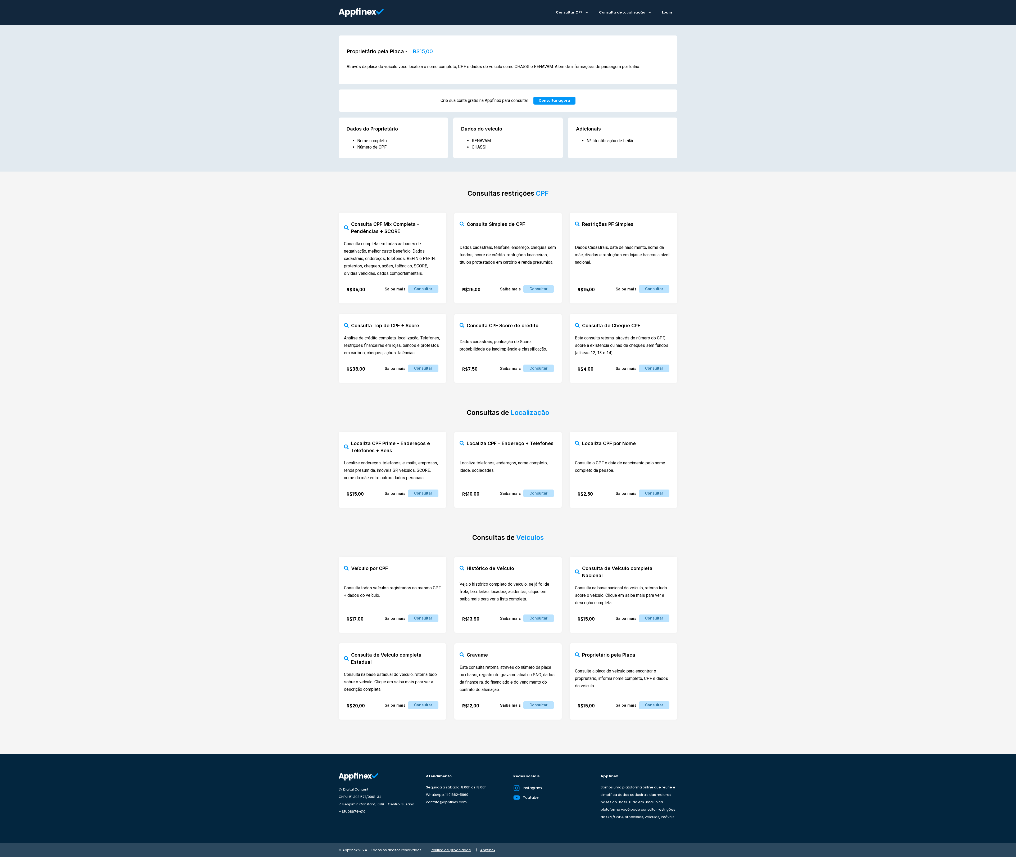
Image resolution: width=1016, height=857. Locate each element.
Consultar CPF (569, 12)
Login (667, 12)
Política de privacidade (451, 849)
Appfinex (487, 849)
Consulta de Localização (622, 12)
